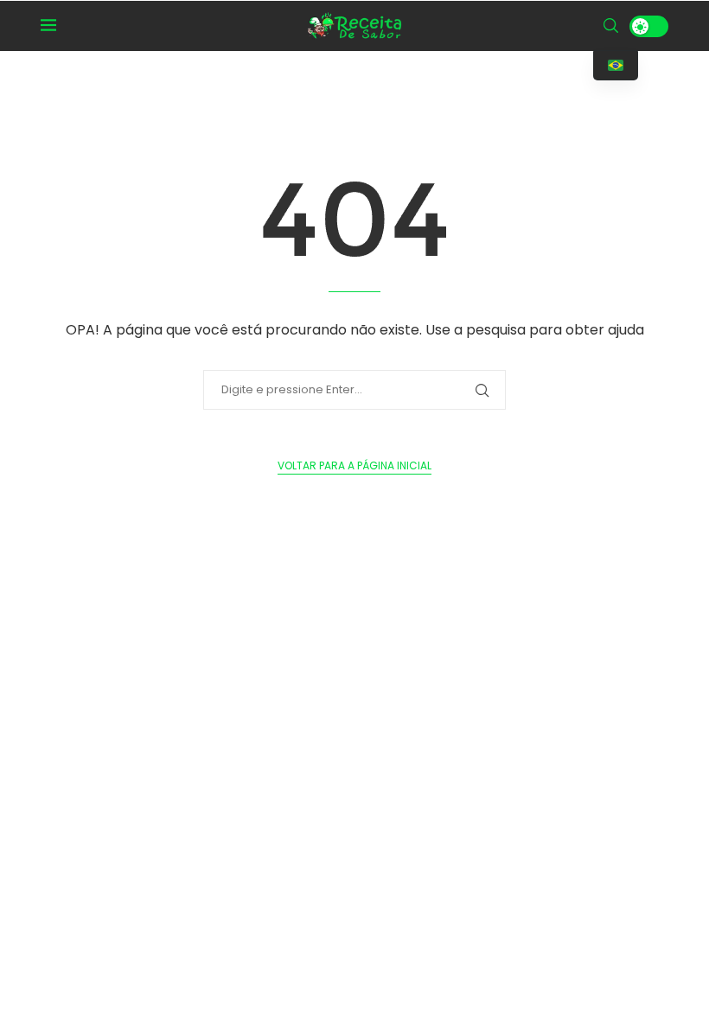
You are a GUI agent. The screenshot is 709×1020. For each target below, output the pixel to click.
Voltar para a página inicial (354, 465)
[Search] (610, 26)
